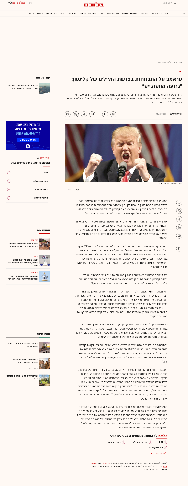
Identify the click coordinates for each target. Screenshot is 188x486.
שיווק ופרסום (51, 13)
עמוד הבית (178, 62)
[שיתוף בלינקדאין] (179, 227)
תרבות (32, 13)
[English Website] (183, 13)
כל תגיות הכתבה (160, 453)
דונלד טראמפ (92, 201)
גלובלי (82, 13)
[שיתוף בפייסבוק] (84, 114)
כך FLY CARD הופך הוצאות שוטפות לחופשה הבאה (25, 361)
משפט (101, 13)
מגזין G (40, 13)
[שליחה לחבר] (92, 114)
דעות (62, 13)
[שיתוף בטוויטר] (67, 114)
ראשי (167, 13)
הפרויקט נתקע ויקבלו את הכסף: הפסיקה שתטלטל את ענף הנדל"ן (22, 277)
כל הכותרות (144, 13)
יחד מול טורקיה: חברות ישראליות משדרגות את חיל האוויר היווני (23, 87)
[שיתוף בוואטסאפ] (76, 114)
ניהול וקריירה (72, 13)
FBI (180, 71)
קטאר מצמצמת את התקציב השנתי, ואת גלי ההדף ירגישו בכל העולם (23, 263)
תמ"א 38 (34, 272)
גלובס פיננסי (157, 13)
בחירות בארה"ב (139, 442)
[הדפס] (113, 114)
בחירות (162, 328)
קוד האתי (106, 463)
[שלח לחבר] (179, 236)
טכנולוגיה (92, 13)
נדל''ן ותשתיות (113, 13)
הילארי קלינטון (148, 209)
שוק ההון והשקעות (129, 13)
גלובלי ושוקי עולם (164, 62)
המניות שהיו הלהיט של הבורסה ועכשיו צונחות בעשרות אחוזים (23, 245)
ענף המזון (34, 240)
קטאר (35, 256)
